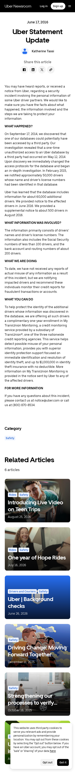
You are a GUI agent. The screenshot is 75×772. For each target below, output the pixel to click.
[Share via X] (42, 70)
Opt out (47, 762)
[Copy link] (51, 70)
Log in (44, 6)
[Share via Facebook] (24, 70)
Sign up (58, 6)
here (53, 750)
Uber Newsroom (18, 6)
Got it (63, 762)
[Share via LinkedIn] (33, 70)
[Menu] (69, 6)
